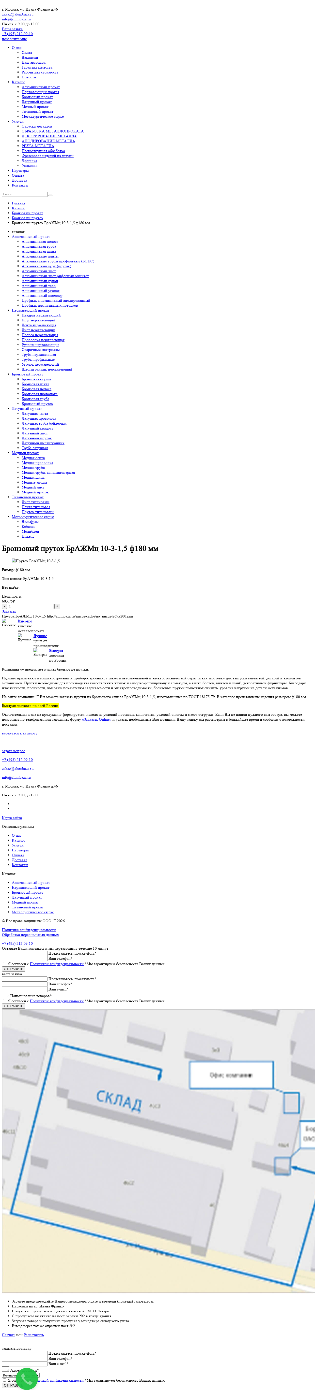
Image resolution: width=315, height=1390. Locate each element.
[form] (157, 992)
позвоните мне (14, 38)
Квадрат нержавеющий (41, 315)
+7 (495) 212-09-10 (17, 33)
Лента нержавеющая (39, 325)
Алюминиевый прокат (41, 87)
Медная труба (33, 467)
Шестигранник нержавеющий (47, 369)
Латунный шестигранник (43, 443)
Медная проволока (37, 462)
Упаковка (29, 165)
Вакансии (30, 57)
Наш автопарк (34, 62)
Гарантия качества (37, 67)
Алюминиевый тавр (39, 285)
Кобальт (28, 526)
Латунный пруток (37, 438)
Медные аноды (34, 482)
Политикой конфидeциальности (57, 963)
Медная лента (33, 457)
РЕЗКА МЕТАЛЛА (38, 145)
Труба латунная (35, 447)
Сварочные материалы (41, 349)
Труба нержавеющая (39, 354)
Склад (27, 52)
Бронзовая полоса (36, 389)
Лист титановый (35, 502)
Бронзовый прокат (37, 96)
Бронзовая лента (35, 384)
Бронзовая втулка (36, 379)
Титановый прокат (37, 111)
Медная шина (33, 477)
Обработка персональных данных (30, 934)
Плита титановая (36, 506)
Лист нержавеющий (38, 330)
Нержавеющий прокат (40, 91)
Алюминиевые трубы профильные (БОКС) (58, 261)
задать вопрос (13, 750)
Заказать (9, 611)
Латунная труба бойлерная (44, 423)
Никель (28, 536)
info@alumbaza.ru (16, 19)
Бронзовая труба (35, 398)
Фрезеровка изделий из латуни (48, 155)
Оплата (18, 175)
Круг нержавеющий (38, 320)
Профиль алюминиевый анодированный (56, 300)
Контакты (20, 185)
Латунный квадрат (37, 428)
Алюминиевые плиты (40, 256)
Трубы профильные (38, 359)
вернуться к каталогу (19, 733)
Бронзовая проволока (40, 393)
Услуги (18, 121)
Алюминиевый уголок (41, 290)
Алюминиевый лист (39, 271)
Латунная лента (35, 413)
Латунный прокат (37, 101)
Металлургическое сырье (43, 116)
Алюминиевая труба (39, 246)
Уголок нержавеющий (40, 364)
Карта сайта (12, 817)
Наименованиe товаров (31, 995)
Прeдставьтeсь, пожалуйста (72, 953)
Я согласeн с (86, 963)
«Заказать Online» (96, 719)
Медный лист (33, 487)
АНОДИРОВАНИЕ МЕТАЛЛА (48, 141)
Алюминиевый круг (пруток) (46, 266)
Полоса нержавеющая (40, 334)
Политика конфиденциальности (29, 929)
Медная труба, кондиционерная (48, 472)
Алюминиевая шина (39, 251)
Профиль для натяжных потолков (50, 305)
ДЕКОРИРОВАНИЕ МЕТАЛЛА (49, 136)
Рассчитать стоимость (40, 72)
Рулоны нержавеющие (40, 344)
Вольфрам (30, 521)
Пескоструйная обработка (43, 150)
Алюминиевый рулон (40, 280)
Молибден (30, 531)
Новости (29, 77)
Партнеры (20, 170)
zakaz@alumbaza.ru (17, 14)
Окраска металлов (37, 126)
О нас (16, 47)
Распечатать (34, 1334)
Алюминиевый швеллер (42, 295)
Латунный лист (35, 433)
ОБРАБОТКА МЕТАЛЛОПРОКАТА (53, 131)
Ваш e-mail (58, 989)
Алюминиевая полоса (40, 241)
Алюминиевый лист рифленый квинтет (55, 275)
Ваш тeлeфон (60, 958)
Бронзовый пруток (37, 403)
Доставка (29, 160)
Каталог (18, 82)
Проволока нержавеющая (43, 339)
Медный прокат (35, 106)
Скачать (8, 1334)
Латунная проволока (39, 418)
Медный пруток (35, 492)
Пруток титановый (38, 511)
